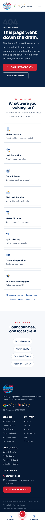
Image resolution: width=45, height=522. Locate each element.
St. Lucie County (22, 341)
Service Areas (29, 433)
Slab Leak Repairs (10, 433)
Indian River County (23, 363)
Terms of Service (19, 505)
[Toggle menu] (40, 6)
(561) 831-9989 (13, 476)
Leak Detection (9, 425)
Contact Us (28, 441)
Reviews (27, 429)
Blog (25, 437)
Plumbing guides (16, 299)
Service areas (31, 295)
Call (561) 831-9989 (22, 67)
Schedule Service (18, 489)
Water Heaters (9, 421)
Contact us (30, 299)
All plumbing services (14, 295)
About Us (27, 421)
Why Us (27, 425)
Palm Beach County (22, 356)
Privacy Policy (7, 505)
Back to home (15, 75)
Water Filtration (9, 437)
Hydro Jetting (8, 441)
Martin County (22, 348)
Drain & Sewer (9, 429)
